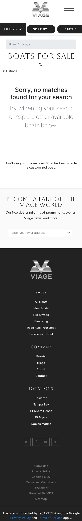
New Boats (41, 308)
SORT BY (40, 29)
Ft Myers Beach (41, 411)
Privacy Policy (41, 471)
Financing (41, 321)
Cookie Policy (41, 477)
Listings (25, 44)
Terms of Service (50, 518)
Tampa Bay (41, 404)
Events (41, 356)
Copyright (41, 466)
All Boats (41, 302)
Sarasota (41, 398)
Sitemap (41, 499)
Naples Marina (41, 424)
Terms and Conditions (41, 482)
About (41, 369)
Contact (41, 376)
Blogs (41, 363)
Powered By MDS (41, 493)
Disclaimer (41, 488)
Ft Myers (41, 417)
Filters (10, 29)
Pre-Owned (41, 315)
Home (12, 44)
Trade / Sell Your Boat (41, 327)
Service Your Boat (41, 334)
